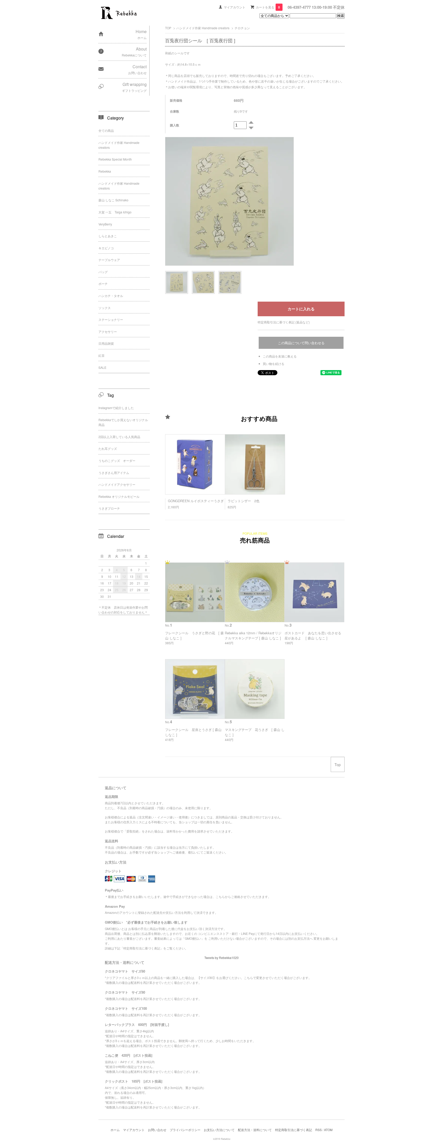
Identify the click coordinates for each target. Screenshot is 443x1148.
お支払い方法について (219, 1129)
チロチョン (242, 28)
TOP (168, 28)
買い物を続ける (273, 363)
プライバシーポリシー (185, 1129)
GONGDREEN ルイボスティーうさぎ (196, 500)
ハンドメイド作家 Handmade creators (202, 28)
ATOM (328, 1129)
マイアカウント (234, 7)
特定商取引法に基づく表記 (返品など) (284, 322)
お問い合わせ (157, 1129)
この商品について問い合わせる (301, 342)
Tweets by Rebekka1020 (221, 957)
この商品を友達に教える (280, 356)
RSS (318, 1129)
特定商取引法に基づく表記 (293, 1129)
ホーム (115, 1129)
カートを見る (268, 7)
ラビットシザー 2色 (243, 500)
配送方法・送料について (255, 1129)
